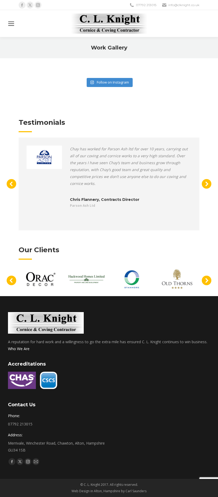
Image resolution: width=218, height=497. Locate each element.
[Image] (44, 157)
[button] (11, 184)
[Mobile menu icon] (11, 23)
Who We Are (19, 348)
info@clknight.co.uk (183, 5)
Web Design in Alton (87, 491)
